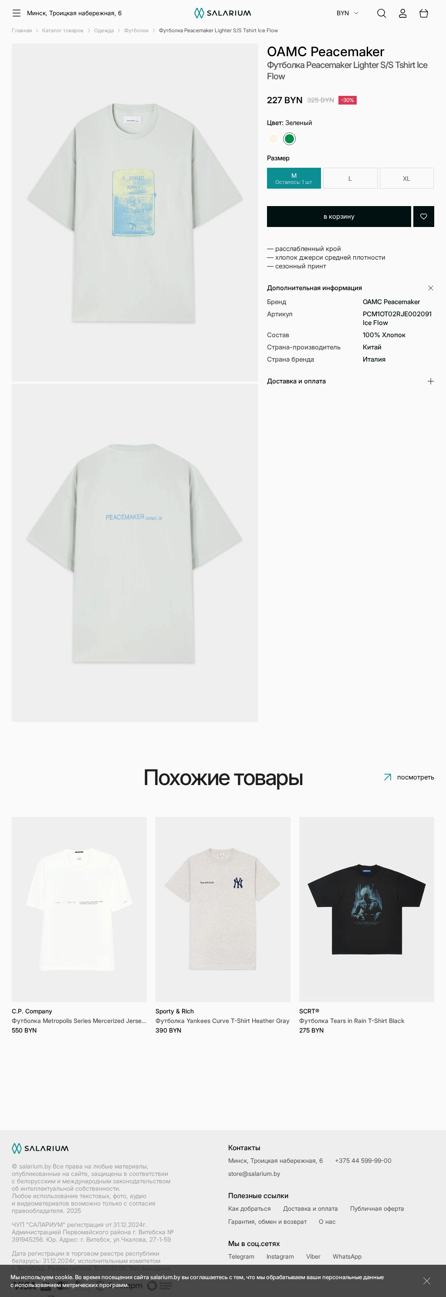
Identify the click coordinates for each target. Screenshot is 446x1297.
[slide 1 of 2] (79, 909)
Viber (313, 1256)
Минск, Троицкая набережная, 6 (74, 13)
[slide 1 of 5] (223, 909)
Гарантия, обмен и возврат (267, 1221)
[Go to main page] (222, 13)
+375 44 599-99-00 (363, 1160)
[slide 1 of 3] (366, 909)
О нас (327, 1221)
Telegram (241, 1256)
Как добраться (249, 1208)
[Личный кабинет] (402, 13)
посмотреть (415, 777)
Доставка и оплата (310, 1208)
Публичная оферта (377, 1208)
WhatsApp (347, 1256)
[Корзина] (423, 13)
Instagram (280, 1256)
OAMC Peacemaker (326, 51)
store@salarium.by (254, 1173)
